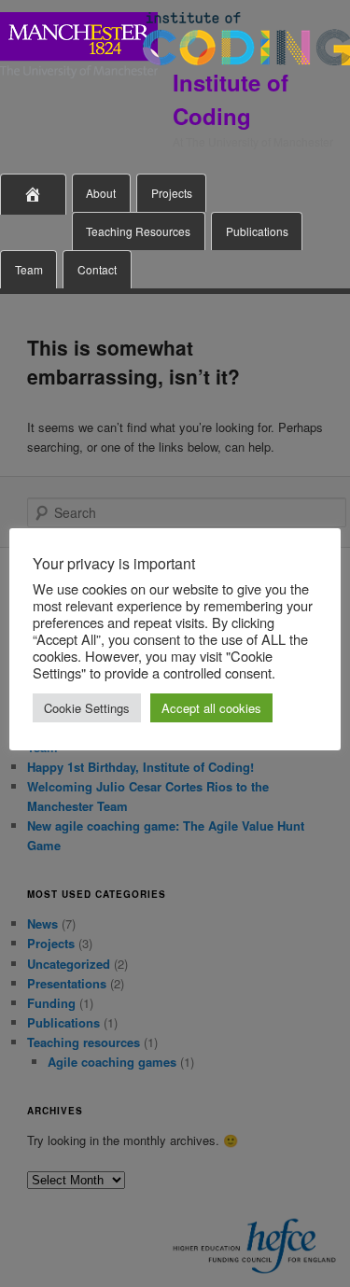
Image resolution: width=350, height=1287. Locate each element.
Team (29, 269)
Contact (97, 269)
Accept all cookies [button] (211, 708)
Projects (171, 193)
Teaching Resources (138, 231)
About (101, 193)
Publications (257, 231)
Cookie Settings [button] (87, 708)
